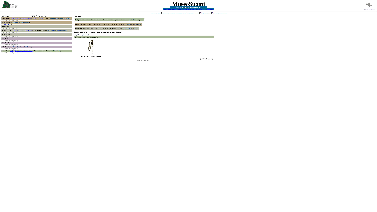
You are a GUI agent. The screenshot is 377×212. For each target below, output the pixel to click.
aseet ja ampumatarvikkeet (24, 18)
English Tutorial (206, 13)
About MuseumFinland (220, 13)
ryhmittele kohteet (65, 18)
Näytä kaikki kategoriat (169, 13)
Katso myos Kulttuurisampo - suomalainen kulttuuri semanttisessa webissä (188, 9)
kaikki (13, 18)
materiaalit (6, 24)
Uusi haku (153, 13)
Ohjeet (159, 13)
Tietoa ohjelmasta (181, 13)
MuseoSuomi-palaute (193, 13)
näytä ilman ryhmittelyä (81, 35)
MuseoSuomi (188, 4)
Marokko (29, 30)
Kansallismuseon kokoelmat (23, 51)
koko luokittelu (54, 18)
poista (141, 20)
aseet (35, 18)
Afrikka (21, 30)
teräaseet (41, 18)
